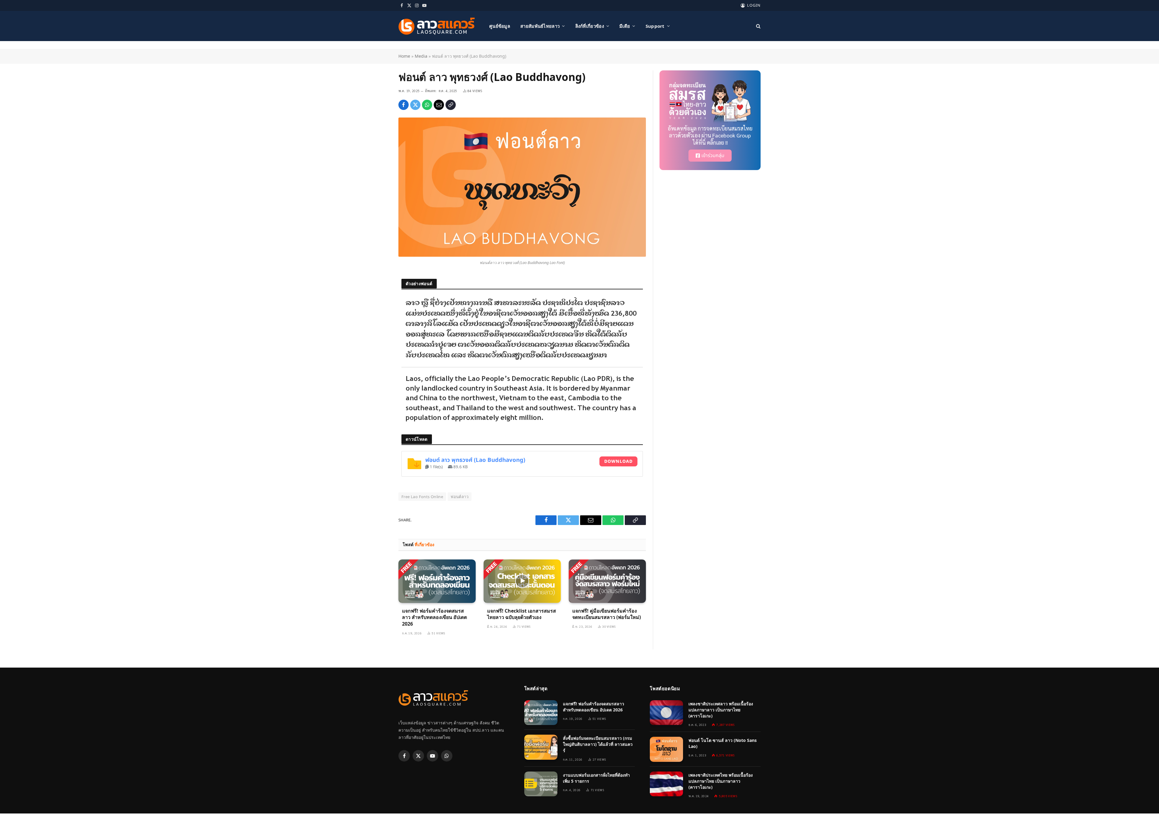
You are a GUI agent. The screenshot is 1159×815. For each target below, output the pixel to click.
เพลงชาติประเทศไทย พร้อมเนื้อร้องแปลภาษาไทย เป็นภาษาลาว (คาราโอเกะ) (720, 781)
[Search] (758, 26)
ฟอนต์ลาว (459, 496)
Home (404, 56)
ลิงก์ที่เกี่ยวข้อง (589, 26)
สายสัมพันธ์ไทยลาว (540, 26)
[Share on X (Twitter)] (415, 105)
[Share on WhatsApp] (427, 105)
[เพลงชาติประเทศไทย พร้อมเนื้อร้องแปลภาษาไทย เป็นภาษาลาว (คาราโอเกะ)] (666, 784)
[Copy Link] (450, 105)
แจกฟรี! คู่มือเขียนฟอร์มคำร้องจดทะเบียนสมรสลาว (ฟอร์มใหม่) (606, 614)
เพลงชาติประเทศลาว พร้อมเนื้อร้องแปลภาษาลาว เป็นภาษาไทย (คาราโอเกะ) (720, 710)
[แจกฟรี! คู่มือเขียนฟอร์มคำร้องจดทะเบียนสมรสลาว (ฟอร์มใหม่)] (607, 581)
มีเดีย (624, 26)
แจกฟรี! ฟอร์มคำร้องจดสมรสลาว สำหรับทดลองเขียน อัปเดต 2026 (434, 617)
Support (655, 26)
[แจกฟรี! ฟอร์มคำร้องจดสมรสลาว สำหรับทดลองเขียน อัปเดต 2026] (437, 581)
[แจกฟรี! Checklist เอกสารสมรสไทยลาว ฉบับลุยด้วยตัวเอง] (522, 581)
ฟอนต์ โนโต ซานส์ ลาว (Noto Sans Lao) (722, 743)
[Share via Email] (439, 105)
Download (618, 461)
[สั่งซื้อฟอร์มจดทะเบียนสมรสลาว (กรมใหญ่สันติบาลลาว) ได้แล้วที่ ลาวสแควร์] (540, 747)
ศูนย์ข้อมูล (499, 26)
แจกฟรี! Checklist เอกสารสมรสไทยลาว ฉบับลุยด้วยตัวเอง (521, 614)
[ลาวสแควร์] (436, 26)
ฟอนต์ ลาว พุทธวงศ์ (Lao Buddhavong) (475, 460)
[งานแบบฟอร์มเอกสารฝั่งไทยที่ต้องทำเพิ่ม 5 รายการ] (540, 784)
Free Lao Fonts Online (422, 496)
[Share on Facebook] (403, 105)
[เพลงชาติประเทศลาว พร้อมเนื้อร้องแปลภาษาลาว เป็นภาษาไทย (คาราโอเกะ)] (666, 712)
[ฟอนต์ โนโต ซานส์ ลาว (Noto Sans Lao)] (666, 749)
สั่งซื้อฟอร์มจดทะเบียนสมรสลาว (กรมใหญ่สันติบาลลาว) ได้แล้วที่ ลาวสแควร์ (598, 744)
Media (421, 56)
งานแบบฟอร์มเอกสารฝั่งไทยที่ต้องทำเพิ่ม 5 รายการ (596, 778)
